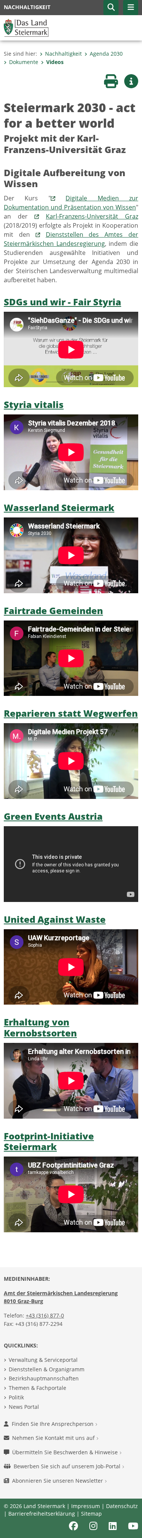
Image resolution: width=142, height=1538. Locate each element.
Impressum (85, 1506)
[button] (111, 7)
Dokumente (23, 62)
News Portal (24, 1406)
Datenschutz (122, 1506)
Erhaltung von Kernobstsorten (40, 1027)
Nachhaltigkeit (63, 53)
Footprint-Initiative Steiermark (49, 1141)
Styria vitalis (34, 404)
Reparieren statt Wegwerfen (71, 713)
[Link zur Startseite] (26, 27)
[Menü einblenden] (130, 7)
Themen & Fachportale (37, 1387)
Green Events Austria (53, 816)
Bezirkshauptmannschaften (44, 1378)
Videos (55, 62)
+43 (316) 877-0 (45, 1315)
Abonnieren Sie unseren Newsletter (58, 1480)
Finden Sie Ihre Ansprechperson (53, 1423)
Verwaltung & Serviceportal (43, 1359)
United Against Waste (55, 919)
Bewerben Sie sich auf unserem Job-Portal (68, 1466)
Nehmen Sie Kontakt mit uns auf (54, 1437)
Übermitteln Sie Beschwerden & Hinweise (65, 1452)
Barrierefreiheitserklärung (41, 1513)
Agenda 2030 (106, 53)
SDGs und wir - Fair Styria (62, 301)
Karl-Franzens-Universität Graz (92, 216)
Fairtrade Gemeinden (53, 610)
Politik (16, 1397)
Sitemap (91, 1513)
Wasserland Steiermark (59, 507)
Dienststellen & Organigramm (46, 1369)
